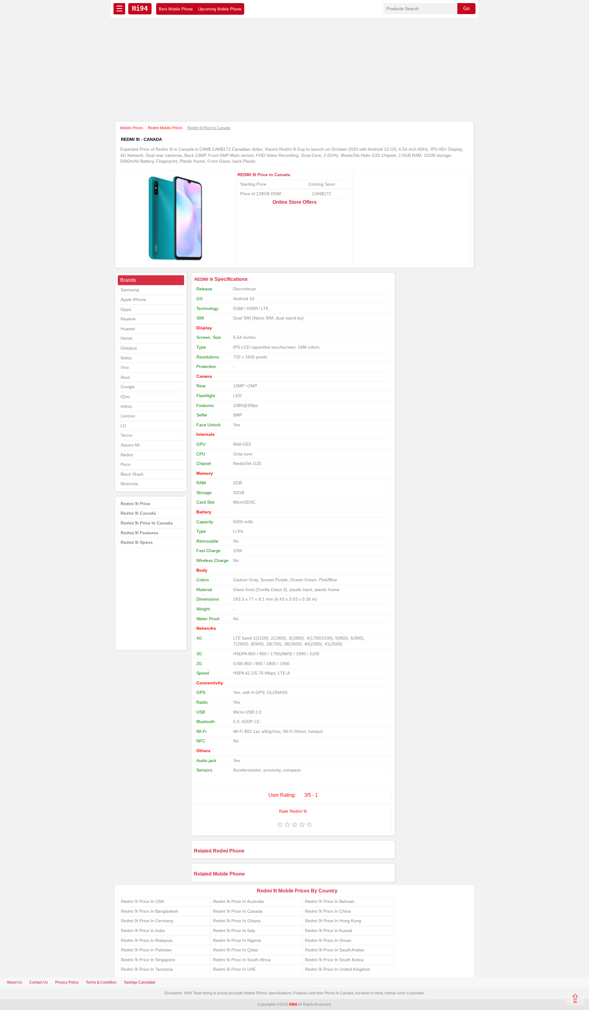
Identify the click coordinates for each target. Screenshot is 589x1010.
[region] (294, 70)
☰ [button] (119, 8)
